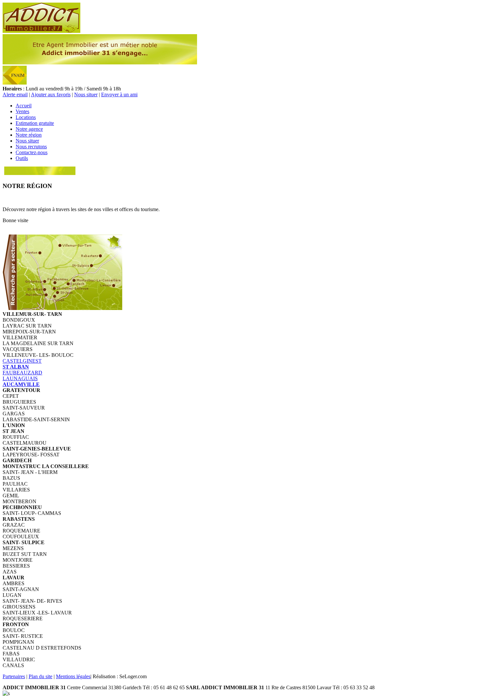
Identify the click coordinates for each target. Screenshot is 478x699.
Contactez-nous (31, 152)
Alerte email (15, 94)
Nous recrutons (31, 146)
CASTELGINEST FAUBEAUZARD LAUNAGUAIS (22, 372)
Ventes (22, 111)
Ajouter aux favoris (51, 94)
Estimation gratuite (35, 123)
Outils (22, 158)
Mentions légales (73, 676)
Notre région (29, 135)
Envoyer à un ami (119, 94)
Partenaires (14, 676)
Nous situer (86, 94)
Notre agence (29, 129)
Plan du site (40, 676)
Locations (26, 117)
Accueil (24, 105)
